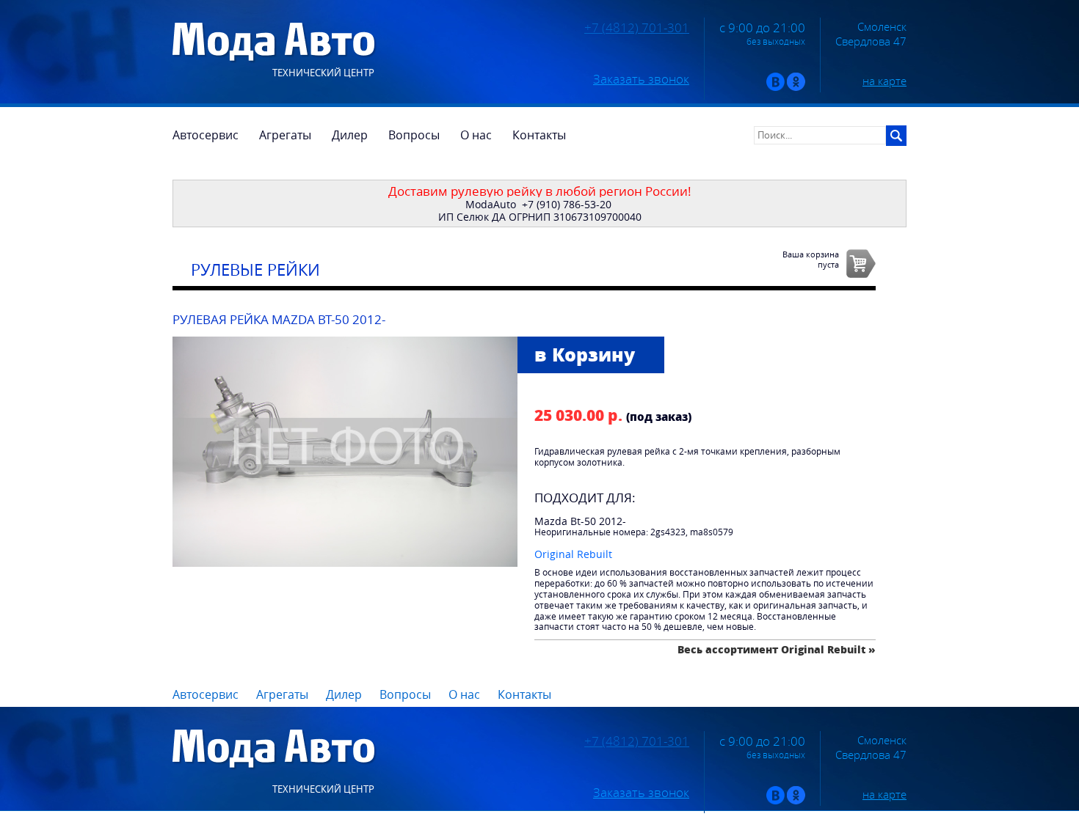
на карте (884, 80)
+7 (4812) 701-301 (636, 28)
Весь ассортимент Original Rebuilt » (776, 649)
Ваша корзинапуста (810, 259)
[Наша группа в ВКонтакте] (775, 87)
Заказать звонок (641, 79)
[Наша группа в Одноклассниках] (796, 87)
